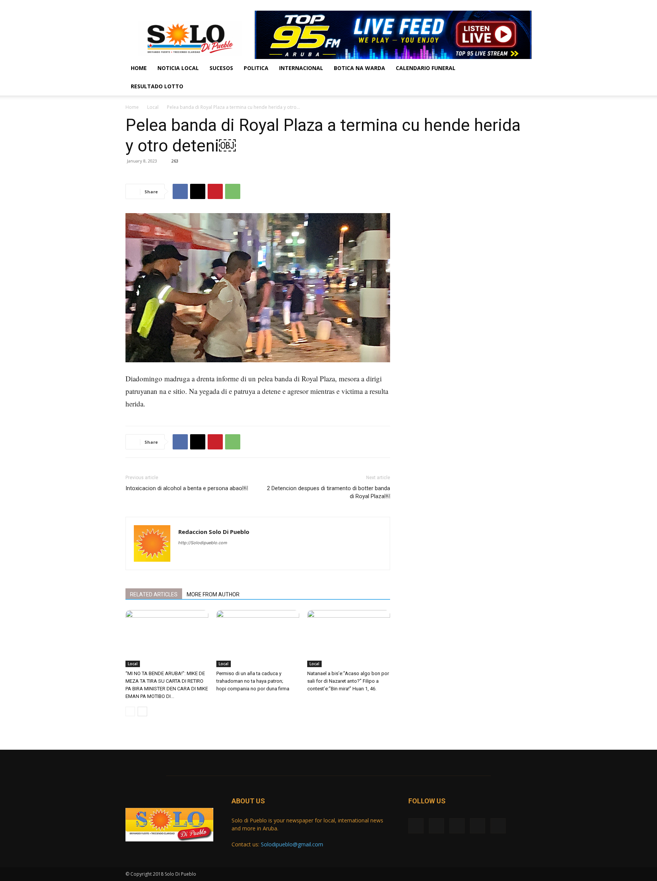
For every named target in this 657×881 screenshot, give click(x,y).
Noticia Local (178, 68)
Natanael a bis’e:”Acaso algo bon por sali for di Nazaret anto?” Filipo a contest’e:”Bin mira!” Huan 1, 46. (348, 681)
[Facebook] (475, 5)
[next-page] (142, 711)
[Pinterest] (215, 191)
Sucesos (221, 68)
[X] (488, 5)
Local (153, 107)
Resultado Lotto (157, 86)
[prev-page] (130, 711)
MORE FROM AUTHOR (213, 594)
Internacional (301, 68)
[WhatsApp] (232, 191)
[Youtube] (526, 5)
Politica (256, 68)
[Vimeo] (500, 5)
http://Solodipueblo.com (202, 542)
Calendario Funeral (425, 68)
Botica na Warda (359, 68)
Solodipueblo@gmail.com (292, 844)
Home (139, 68)
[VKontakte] (513, 5)
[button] (522, 68)
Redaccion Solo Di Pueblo (213, 531)
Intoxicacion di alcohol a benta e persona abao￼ (186, 488)
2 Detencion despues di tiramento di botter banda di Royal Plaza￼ (328, 492)
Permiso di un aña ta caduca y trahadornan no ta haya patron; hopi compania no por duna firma (253, 681)
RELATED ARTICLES (154, 594)
